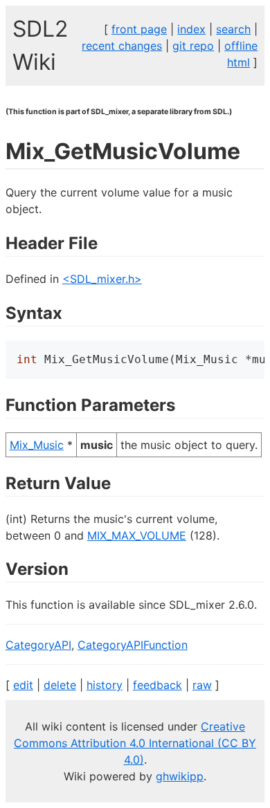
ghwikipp (180, 776)
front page (139, 29)
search (233, 29)
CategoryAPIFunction (133, 645)
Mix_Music (37, 445)
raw (202, 685)
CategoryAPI (38, 645)
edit (23, 685)
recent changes (122, 46)
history (105, 685)
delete (60, 685)
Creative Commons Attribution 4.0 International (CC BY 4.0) (135, 742)
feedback (157, 685)
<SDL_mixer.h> (102, 279)
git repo (193, 46)
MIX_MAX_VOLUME (136, 535)
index (191, 29)
